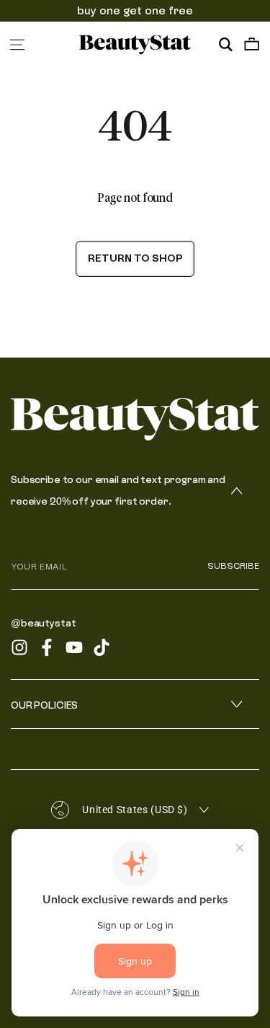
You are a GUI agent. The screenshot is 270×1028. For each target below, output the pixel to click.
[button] (225, 44)
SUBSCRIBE (233, 566)
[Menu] (17, 44)
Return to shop (135, 258)
